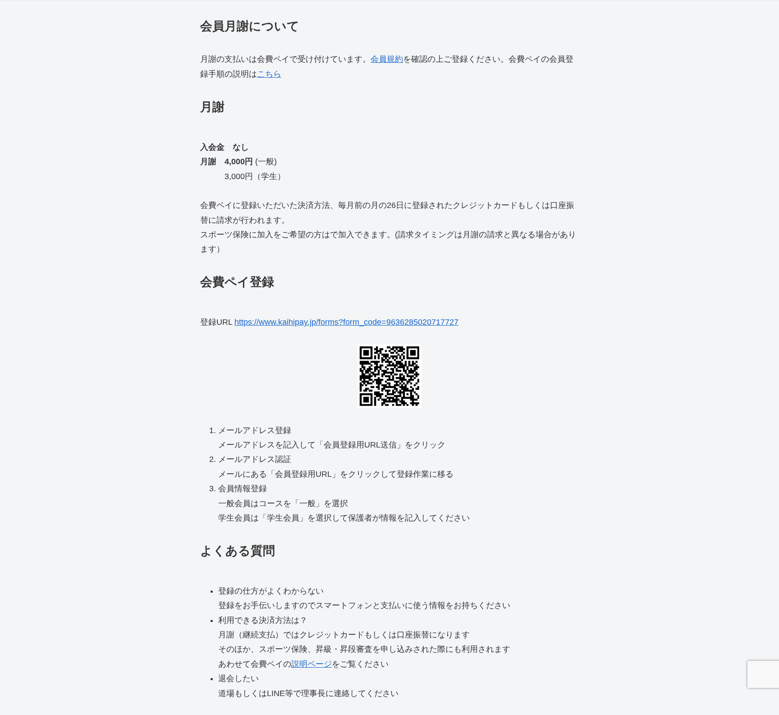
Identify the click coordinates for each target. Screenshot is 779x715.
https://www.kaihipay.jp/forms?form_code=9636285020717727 (346, 322)
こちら (269, 73)
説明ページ (311, 664)
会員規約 (387, 59)
